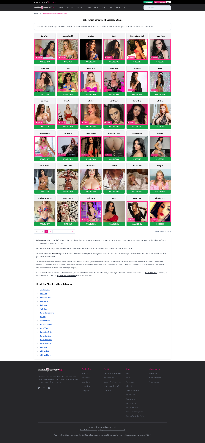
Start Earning (52, 2)
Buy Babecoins (148, 2)
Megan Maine (86, 386)
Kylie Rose (85, 373)
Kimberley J (86, 378)
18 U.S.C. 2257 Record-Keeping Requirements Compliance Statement (102, 430)
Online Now (70, 8)
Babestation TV (154, 373)
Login (168, 2)
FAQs (128, 378)
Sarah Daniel (86, 382)
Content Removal (132, 407)
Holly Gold (107, 390)
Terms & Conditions (132, 390)
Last (72, 231)
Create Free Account (160, 2)
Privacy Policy (130, 395)
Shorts (118, 8)
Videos (104, 8)
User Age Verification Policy (135, 416)
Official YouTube (154, 382)
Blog (111, 8)
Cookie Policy (130, 399)
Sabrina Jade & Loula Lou (112, 382)
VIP (125, 8)
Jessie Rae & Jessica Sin (112, 386)
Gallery (96, 8)
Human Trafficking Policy (134, 412)
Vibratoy (88, 8)
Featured (79, 8)
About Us (129, 386)
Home (61, 8)
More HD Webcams (155, 378)
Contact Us (130, 382)
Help (127, 373)
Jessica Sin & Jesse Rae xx (113, 373)
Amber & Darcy (109, 378)
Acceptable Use (131, 403)
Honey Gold (85, 390)
